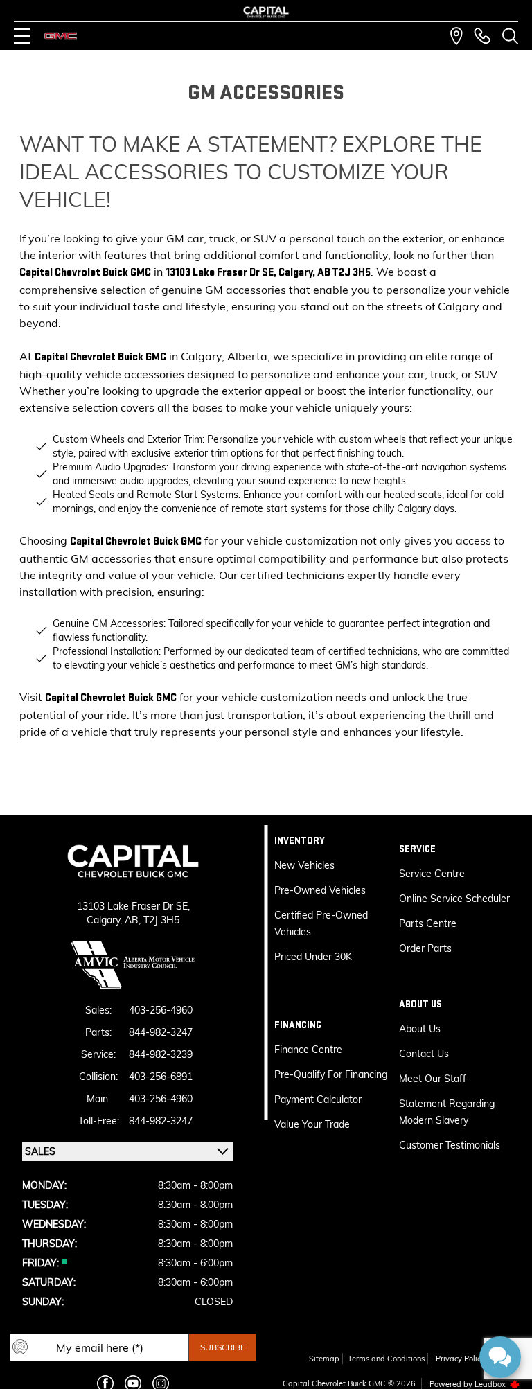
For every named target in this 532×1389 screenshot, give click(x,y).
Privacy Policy (460, 1358)
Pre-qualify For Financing (330, 1074)
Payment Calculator (318, 1099)
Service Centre (432, 873)
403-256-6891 (161, 1076)
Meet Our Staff (432, 1078)
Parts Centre (427, 923)
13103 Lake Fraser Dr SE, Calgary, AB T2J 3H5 (268, 272)
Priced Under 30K (313, 956)
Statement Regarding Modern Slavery (447, 1111)
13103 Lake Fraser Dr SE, (133, 906)
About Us (420, 1029)
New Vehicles (304, 865)
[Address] (456, 36)
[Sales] (482, 36)
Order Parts (425, 948)
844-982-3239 (161, 1054)
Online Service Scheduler (454, 898)
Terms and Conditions (386, 1358)
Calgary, (106, 920)
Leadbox (491, 1384)
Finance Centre (308, 1049)
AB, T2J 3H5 (152, 920)
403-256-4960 (161, 1010)
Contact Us (424, 1053)
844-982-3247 (161, 1032)
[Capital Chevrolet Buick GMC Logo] (266, 12)
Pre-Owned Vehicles (320, 890)
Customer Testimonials (449, 1145)
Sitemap (324, 1358)
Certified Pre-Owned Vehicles (321, 923)
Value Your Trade (312, 1124)
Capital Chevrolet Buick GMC (85, 272)
